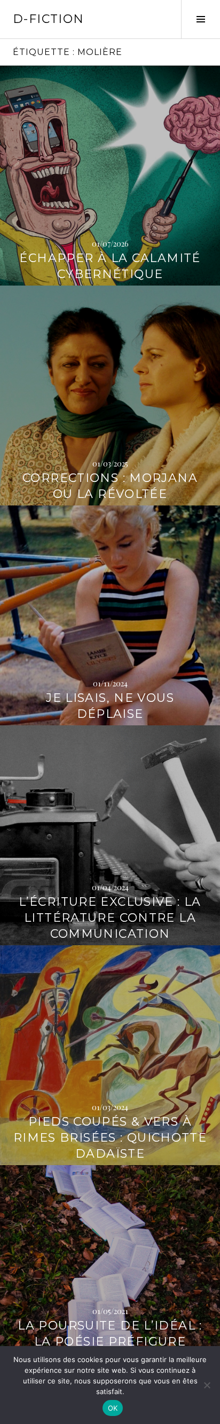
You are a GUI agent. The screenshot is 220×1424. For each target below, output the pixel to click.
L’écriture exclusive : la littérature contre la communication (110, 918)
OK (113, 1408)
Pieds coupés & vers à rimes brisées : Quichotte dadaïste (110, 1137)
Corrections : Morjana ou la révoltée (110, 486)
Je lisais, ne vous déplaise (110, 706)
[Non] (206, 1385)
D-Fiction (48, 19)
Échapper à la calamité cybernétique (109, 266)
